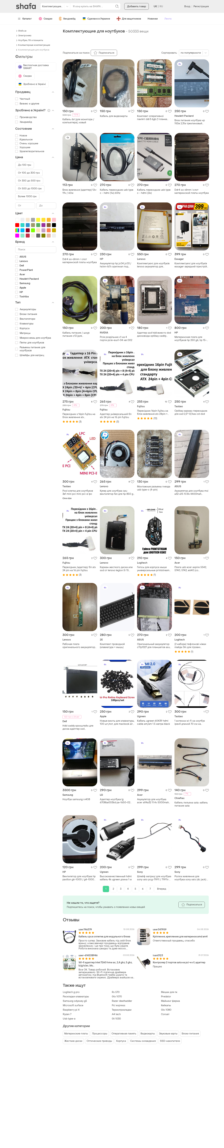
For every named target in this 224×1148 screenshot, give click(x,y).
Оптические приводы (99, 1041)
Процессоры (99, 1033)
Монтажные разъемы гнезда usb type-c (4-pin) (153, 488)
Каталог (27, 18)
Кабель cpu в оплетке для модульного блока (104, 936)
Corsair (165, 1014)
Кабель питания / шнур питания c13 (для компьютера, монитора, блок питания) (79, 334)
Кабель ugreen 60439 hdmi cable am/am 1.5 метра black (153, 722)
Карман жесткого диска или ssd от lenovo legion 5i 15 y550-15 (116, 569)
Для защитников (131, 18)
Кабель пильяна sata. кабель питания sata (191, 804)
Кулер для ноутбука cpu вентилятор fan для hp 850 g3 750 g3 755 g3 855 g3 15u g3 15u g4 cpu (117, 492)
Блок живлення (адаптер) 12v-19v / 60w (79, 191)
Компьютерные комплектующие (34, 45)
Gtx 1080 (166, 1009)
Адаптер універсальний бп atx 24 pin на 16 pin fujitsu (116, 416)
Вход (187, 6)
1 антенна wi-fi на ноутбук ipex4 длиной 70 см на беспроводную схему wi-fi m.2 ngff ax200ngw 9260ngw (190, 722)
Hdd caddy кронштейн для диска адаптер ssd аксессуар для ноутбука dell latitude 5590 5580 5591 (78, 727)
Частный (25, 98)
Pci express (118, 1005)
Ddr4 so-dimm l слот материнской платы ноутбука (191, 191)
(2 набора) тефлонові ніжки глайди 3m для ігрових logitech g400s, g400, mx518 (191, 646)
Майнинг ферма (170, 1001)
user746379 (85, 929)
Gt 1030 (116, 1018)
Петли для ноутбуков (32, 342)
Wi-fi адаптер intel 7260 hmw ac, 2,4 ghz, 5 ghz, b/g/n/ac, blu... (105, 964)
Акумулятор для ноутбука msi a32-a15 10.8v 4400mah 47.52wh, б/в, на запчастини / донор (191, 492)
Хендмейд (69, 18)
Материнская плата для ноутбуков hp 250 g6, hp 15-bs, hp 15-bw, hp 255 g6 (190, 339)
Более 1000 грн (27, 196)
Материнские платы (76, 1033)
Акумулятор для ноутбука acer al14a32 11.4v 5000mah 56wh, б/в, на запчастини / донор (153, 801)
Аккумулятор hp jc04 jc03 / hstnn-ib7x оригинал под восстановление (115, 265)
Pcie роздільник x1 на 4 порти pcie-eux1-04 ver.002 (116, 339)
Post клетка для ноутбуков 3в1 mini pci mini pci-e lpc (77, 492)
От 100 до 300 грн (29, 172)
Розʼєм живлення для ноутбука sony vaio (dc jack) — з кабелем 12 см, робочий (191, 878)
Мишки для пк (169, 992)
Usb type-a (69, 1018)
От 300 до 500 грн (29, 180)
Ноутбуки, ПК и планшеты (30, 40)
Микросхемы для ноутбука (35, 337)
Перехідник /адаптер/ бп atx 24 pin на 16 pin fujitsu (79, 569)
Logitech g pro (71, 992)
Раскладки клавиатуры (76, 996)
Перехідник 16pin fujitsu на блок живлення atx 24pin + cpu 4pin (152, 412)
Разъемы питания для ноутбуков (32, 349)
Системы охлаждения (143, 1041)
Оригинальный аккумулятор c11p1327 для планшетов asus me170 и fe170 (154, 646)
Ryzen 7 (67, 1014)
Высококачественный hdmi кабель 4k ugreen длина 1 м (116, 878)
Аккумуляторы (28, 309)
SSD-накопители (170, 1041)
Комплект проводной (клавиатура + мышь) (112, 646)
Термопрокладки (122, 1009)
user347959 (159, 929)
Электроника (24, 35)
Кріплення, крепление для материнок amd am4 (180, 936)
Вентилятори (27, 318)
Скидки (48, 18)
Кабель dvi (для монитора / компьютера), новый (78, 121)
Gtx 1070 (117, 996)
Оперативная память (124, 1033)
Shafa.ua (22, 31)
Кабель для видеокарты (114, 116)
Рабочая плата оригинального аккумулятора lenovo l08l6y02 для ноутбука (79, 646)
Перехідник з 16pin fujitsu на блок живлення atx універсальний (78, 416)
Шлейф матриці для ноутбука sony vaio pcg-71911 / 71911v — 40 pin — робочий (154, 878)
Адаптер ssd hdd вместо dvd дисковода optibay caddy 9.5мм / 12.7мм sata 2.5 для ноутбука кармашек (154, 334)
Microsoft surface (73, 1005)
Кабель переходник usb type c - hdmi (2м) (154, 191)
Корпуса (121, 1041)
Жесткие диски (73, 1041)
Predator (166, 996)
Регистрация (201, 6)
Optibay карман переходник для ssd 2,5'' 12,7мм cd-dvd (190, 412)
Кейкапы (166, 1005)
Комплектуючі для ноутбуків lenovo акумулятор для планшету (153, 265)
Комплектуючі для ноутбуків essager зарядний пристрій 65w (190, 265)
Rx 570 (116, 992)
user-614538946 (88, 955)
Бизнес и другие (29, 103)
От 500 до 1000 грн (30, 188)
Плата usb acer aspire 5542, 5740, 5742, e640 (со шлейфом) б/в (190, 569)
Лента (168, 18)
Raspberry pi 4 (71, 1009)
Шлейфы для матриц (32, 355)
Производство (28, 117)
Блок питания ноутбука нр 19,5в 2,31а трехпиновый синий (189, 122)
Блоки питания (190, 1033)
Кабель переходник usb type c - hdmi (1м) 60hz (116, 191)
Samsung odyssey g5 (75, 1001)
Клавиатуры (26, 323)
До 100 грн (24, 165)
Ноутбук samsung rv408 (76, 799)
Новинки (153, 18)
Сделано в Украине (98, 18)
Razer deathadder (122, 1001)
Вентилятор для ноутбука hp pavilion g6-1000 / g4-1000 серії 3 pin (79, 878)
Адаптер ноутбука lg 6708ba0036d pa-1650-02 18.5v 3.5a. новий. (115, 801)
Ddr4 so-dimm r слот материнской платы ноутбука (79, 261)
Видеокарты (148, 1033)
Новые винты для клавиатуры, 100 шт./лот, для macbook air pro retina (117, 722)
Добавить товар (136, 6)
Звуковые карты (168, 1033)
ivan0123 (158, 955)
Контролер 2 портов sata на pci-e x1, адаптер (179, 962)
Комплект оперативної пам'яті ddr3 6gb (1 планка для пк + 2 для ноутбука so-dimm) (153, 118)
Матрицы (25, 333)
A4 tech (116, 1014)
